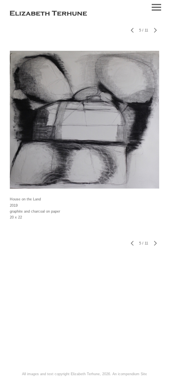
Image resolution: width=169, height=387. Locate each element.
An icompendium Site (129, 374)
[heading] (48, 14)
